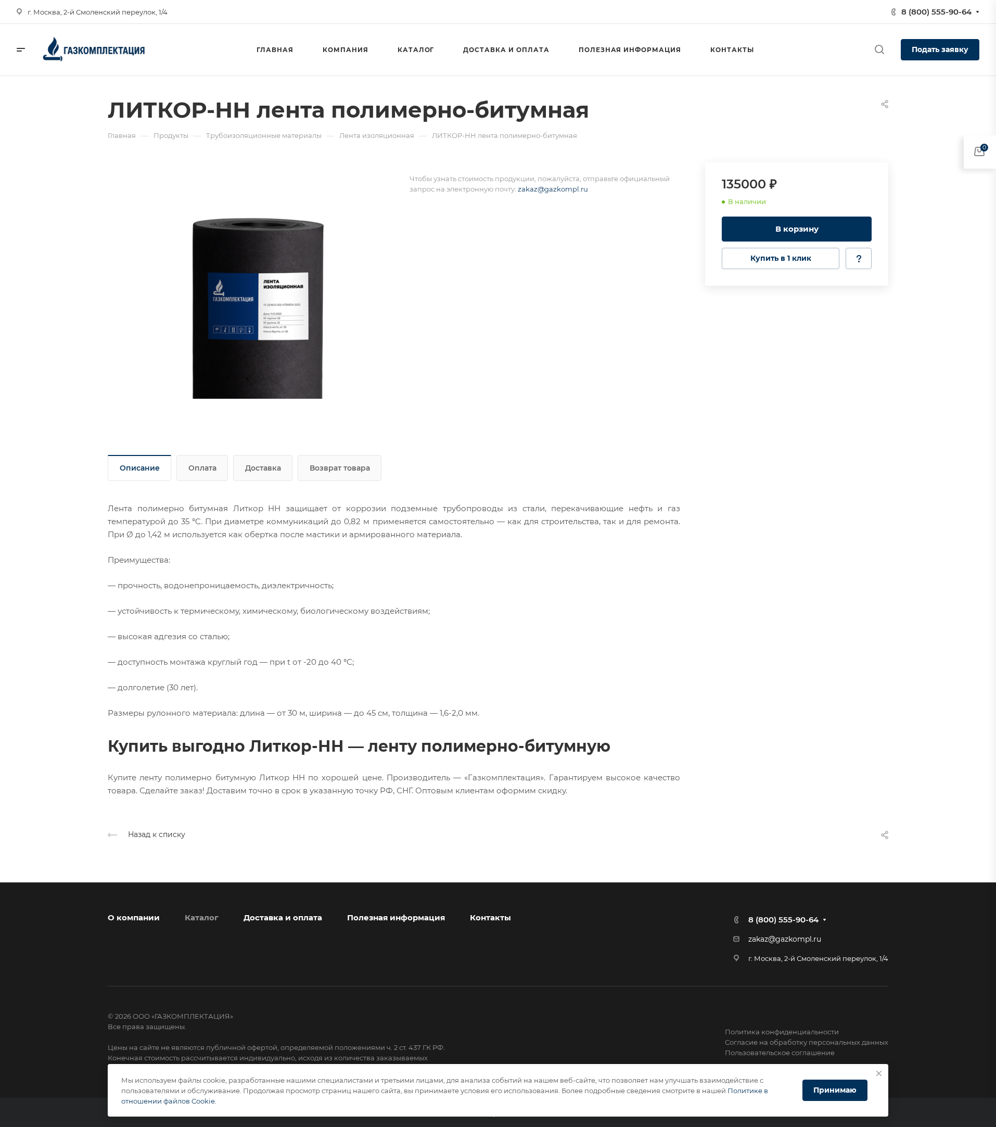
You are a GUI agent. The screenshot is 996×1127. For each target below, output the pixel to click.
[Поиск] (879, 50)
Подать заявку (940, 49)
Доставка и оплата (283, 917)
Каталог (202, 917)
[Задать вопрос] (859, 258)
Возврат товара (340, 468)
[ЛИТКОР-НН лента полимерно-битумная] (259, 280)
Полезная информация (396, 917)
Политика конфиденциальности (782, 1032)
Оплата (202, 468)
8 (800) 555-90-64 (936, 12)
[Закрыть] (879, 1073)
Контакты (490, 917)
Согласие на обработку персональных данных (806, 1042)
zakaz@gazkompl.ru (553, 189)
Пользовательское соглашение (780, 1052)
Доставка (263, 468)
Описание (140, 468)
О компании (134, 917)
